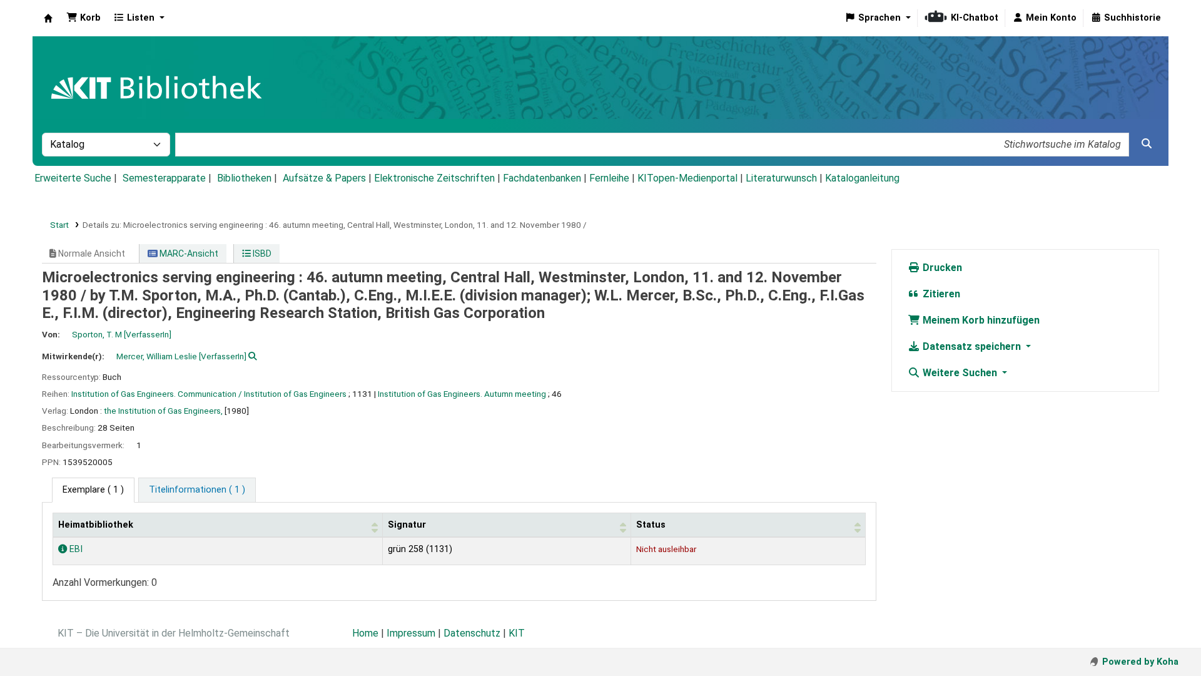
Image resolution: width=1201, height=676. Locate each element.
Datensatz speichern (971, 346)
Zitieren (940, 294)
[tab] (197, 490)
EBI (75, 549)
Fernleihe (609, 178)
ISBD (261, 253)
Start (59, 225)
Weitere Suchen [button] (960, 373)
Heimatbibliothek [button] (95, 525)
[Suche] (1146, 144)
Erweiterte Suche (72, 178)
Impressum (411, 633)
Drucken (941, 268)
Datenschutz (471, 633)
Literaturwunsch (781, 178)
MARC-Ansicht (188, 253)
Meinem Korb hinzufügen (980, 320)
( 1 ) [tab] (93, 489)
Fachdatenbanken (542, 178)
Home (365, 633)
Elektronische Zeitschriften (434, 178)
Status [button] (651, 525)
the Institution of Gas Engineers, (163, 411)
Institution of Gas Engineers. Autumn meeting (462, 394)
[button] (83, 18)
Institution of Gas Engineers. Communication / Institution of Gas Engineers (209, 394)
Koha (48, 18)
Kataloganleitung (862, 178)
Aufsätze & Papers (324, 178)
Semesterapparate (164, 178)
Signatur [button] (407, 525)
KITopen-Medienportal (687, 178)
